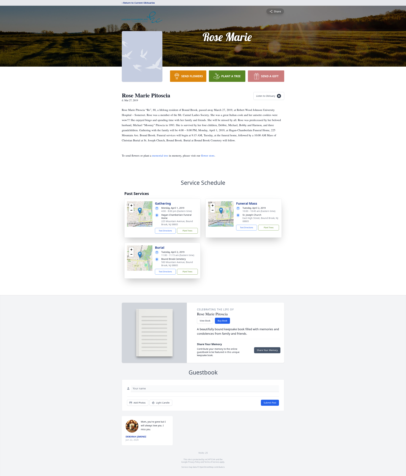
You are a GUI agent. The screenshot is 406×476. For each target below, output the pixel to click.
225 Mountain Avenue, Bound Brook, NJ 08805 (177, 223)
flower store (207, 155)
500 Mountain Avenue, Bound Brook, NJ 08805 (177, 264)
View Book (205, 320)
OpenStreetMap (206, 467)
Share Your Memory (267, 350)
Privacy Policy (194, 462)
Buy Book (222, 320)
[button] (140, 210)
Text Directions (165, 230)
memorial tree (160, 155)
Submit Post (270, 402)
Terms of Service (211, 462)
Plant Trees (187, 230)
